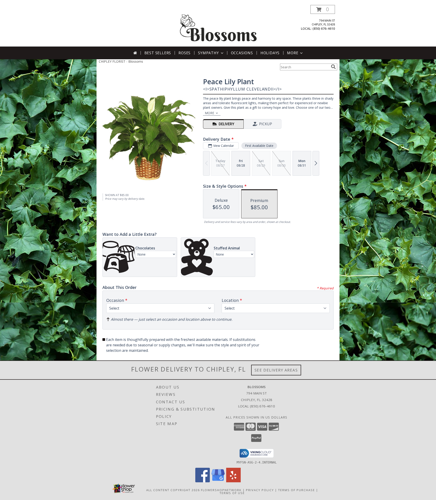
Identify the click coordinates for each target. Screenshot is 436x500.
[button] (322, 9)
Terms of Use (232, 493)
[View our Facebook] (202, 481)
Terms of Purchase (296, 490)
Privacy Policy (260, 490)
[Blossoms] (218, 26)
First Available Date (259, 145)
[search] (333, 66)
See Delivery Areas (276, 370)
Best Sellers (157, 52)
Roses (184, 52)
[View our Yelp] (233, 481)
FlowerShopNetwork (221, 490)
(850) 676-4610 (323, 28)
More (292, 52)
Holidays (270, 52)
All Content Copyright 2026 (173, 490)
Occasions (242, 52)
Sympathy (208, 52)
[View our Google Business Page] (218, 481)
